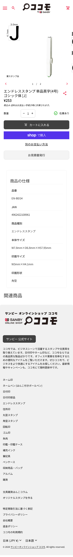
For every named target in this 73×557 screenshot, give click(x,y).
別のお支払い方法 (36, 144)
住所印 (6, 409)
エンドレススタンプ (14, 403)
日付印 (6, 391)
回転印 (6, 426)
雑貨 (5, 479)
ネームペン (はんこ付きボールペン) (22, 385)
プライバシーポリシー (15, 514)
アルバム (8, 473)
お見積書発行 (36, 155)
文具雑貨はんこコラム (15, 492)
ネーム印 (8, 379)
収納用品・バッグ (13, 468)
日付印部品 (9, 397)
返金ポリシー (10, 526)
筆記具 (6, 456)
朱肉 (5, 438)
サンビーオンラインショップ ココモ (28, 546)
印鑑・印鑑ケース (13, 444)
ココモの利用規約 (13, 532)
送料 (13, 105)
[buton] (13, 540)
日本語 (31, 540)
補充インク (9, 450)
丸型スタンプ (10, 415)
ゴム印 (6, 432)
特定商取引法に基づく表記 (18, 508)
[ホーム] (36, 8)
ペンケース (9, 462)
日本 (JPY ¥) (13, 540)
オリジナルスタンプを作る (18, 498)
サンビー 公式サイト (19, 339)
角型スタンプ (10, 421)
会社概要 (8, 520)
